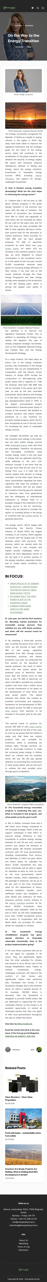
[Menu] (43, 8)
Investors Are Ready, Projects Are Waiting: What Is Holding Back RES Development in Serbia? (21, 1172)
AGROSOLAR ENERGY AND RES (20, 1036)
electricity (31, 541)
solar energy (11, 711)
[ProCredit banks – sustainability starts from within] (23, 1118)
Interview (29, 26)
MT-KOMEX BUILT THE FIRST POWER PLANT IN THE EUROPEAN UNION (23, 599)
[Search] (38, 8)
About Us (23, 1240)
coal (20, 471)
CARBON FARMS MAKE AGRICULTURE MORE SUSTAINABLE (20, 609)
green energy (35, 726)
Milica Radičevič (24, 1024)
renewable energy (18, 445)
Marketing (23, 1243)
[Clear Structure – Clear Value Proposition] (23, 1082)
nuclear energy (32, 515)
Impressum (23, 1250)
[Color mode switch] (32, 8)
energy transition (17, 903)
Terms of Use (23, 1247)
